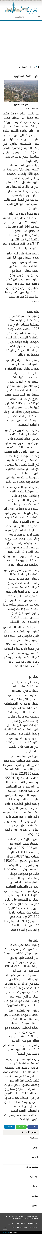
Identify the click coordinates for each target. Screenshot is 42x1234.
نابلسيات (13, 1227)
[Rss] (5, 1227)
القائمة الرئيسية (20, 17)
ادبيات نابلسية (33, 1227)
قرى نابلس (23, 67)
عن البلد (32, 67)
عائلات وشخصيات (32, 1223)
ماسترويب (6, 1232)
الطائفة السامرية (22, 1227)
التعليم (11, 1224)
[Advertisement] (21, 43)
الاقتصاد (16, 1224)
